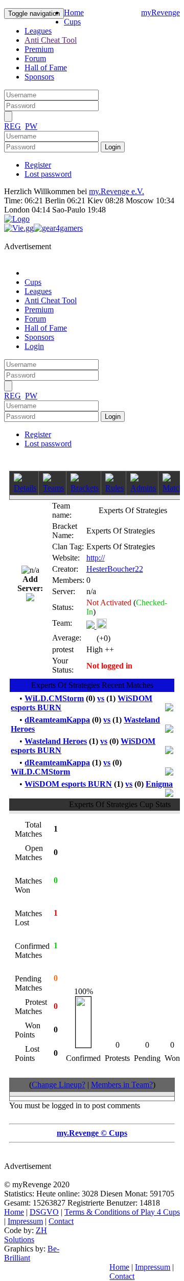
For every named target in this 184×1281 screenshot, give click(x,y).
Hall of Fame (46, 67)
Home (74, 12)
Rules (114, 488)
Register (38, 165)
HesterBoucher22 (114, 569)
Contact (61, 1221)
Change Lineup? (58, 1084)
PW (31, 126)
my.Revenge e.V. (116, 191)
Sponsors (39, 76)
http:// (95, 557)
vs (100, 698)
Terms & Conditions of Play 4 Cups (122, 1212)
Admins (143, 488)
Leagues (38, 30)
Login (34, 346)
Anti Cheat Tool (51, 40)
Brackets (85, 488)
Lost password (48, 174)
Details (25, 488)
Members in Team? (122, 1084)
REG (12, 126)
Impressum (25, 1221)
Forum (35, 58)
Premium (39, 49)
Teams (53, 488)
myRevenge (160, 12)
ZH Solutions (25, 1235)
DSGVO (44, 1212)
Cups (72, 21)
